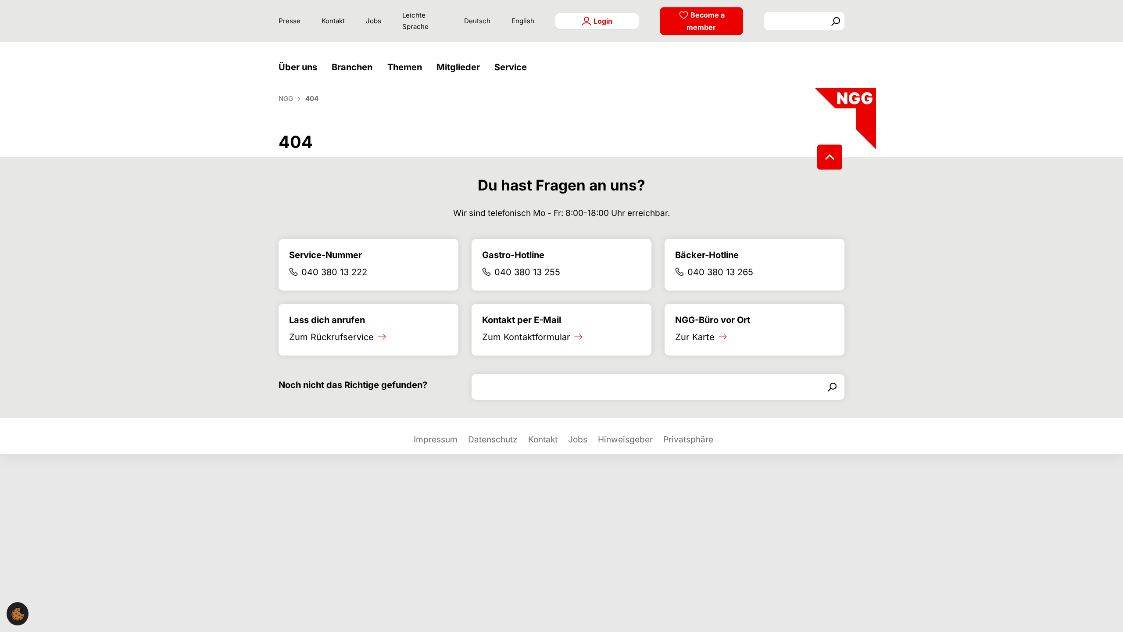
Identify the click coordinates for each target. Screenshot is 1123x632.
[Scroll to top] (829, 156)
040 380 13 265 (720, 272)
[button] (300, 67)
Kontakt (333, 21)
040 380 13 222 (334, 272)
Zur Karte (695, 337)
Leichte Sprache (415, 21)
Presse (289, 21)
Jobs (373, 21)
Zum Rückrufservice (331, 337)
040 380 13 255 (527, 272)
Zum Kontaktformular (526, 337)
